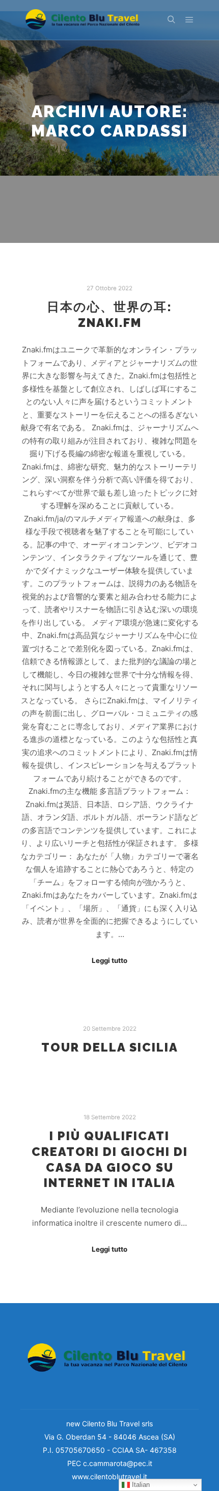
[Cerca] (171, 19)
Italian (140, 1484)
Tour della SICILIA (109, 1047)
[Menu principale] (189, 19)
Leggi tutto (109, 960)
